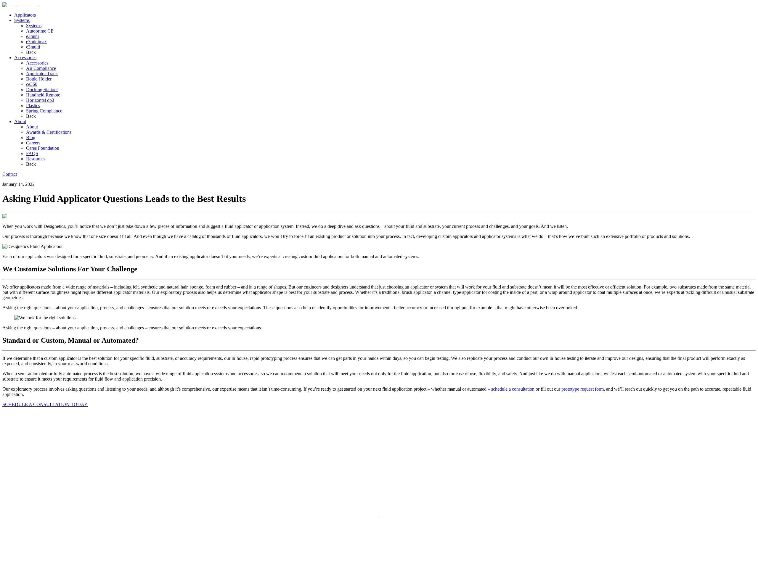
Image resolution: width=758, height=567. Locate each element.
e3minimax (36, 41)
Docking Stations (42, 89)
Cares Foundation (42, 148)
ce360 (31, 84)
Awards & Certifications (48, 132)
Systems (22, 20)
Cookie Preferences (74, 564)
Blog (30, 137)
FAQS (32, 153)
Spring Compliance (44, 110)
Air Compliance (41, 68)
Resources (35, 158)
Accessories (25, 57)
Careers (33, 142)
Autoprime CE (40, 30)
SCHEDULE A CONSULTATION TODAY (45, 404)
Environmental (41, 563)
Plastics (33, 105)
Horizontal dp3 (40, 100)
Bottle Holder (39, 78)
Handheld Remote (43, 94)
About (20, 121)
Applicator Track (42, 73)
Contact (9, 174)
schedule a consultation (512, 389)
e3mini (32, 36)
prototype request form (582, 389)
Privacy (9, 563)
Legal (22, 563)
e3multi (33, 46)
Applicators (25, 14)
